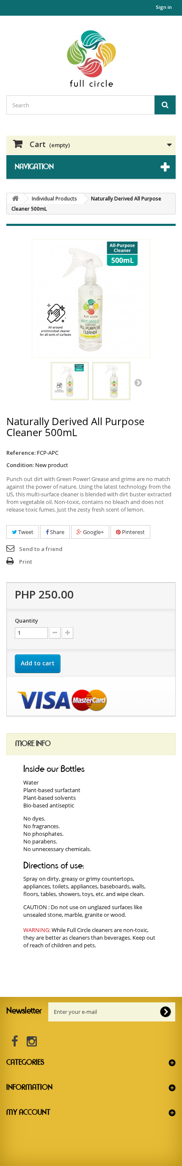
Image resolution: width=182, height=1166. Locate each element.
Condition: (20, 465)
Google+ (93, 532)
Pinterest (133, 532)
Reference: (21, 452)
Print (25, 561)
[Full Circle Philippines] (91, 58)
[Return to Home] (15, 198)
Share (56, 532)
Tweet (25, 532)
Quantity (26, 620)
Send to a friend (41, 549)
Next (138, 382)
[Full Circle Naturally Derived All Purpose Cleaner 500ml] (69, 381)
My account (28, 1112)
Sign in (164, 7)
